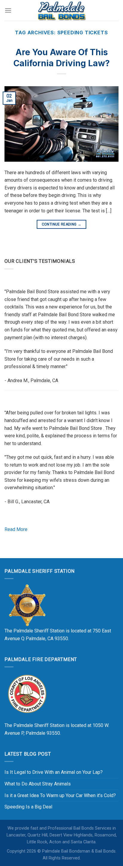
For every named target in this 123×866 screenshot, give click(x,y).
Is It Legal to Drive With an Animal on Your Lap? (53, 772)
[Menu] (8, 10)
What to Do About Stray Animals (37, 784)
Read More (15, 529)
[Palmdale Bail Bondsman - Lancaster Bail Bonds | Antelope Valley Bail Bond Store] (61, 10)
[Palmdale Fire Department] (26, 693)
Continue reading (62, 224)
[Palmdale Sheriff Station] (26, 605)
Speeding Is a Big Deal (28, 807)
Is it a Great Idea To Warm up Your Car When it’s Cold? (60, 795)
